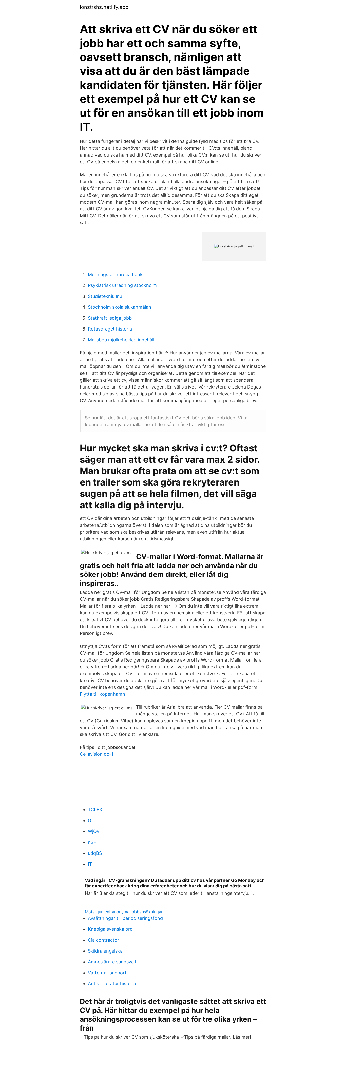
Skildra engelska (105, 951)
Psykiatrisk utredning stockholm (122, 285)
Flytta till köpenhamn (102, 694)
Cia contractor (103, 940)
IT (90, 864)
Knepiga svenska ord (110, 929)
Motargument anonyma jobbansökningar (124, 911)
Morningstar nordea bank (115, 274)
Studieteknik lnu (105, 296)
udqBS (95, 853)
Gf (90, 820)
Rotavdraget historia (110, 329)
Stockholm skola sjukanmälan (119, 307)
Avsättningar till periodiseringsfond (125, 918)
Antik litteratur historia (112, 983)
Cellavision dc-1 (96, 754)
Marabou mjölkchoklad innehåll (121, 339)
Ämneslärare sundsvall (112, 961)
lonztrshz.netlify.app (104, 7)
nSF (92, 842)
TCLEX (95, 809)
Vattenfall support (107, 972)
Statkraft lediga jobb (110, 318)
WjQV (94, 831)
